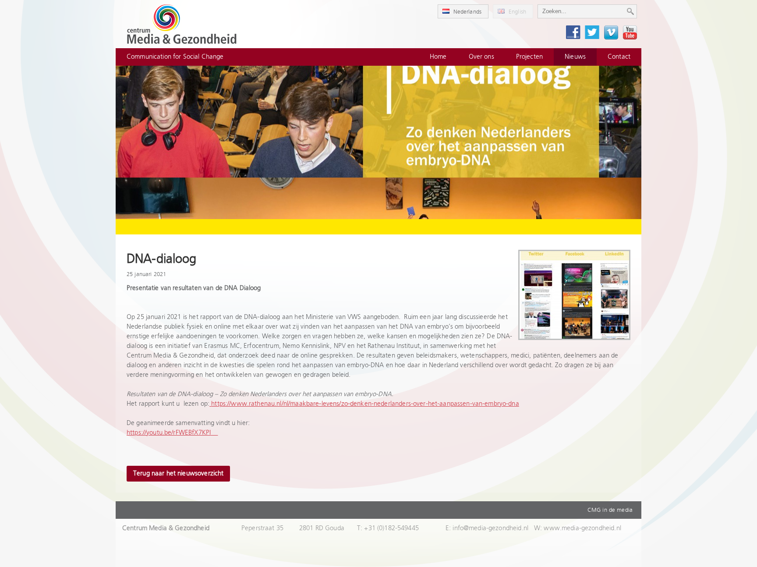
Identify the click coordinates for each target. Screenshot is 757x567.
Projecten (529, 56)
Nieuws (575, 56)
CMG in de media (610, 510)
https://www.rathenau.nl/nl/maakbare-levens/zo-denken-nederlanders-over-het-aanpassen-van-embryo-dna (365, 403)
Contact (619, 56)
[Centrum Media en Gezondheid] (182, 24)
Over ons (481, 56)
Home (438, 56)
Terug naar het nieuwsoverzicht (178, 473)
